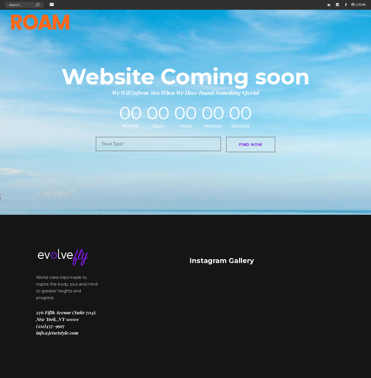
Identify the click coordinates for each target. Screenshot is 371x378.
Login (361, 5)
